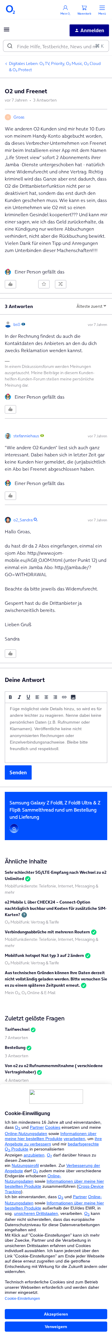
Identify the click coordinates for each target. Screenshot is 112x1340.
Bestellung (15, 1047)
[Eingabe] (10, 46)
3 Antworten (16, 1056)
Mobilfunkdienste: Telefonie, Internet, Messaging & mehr (51, 889)
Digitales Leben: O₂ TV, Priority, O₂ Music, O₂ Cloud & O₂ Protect (55, 66)
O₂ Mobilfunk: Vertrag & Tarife (32, 922)
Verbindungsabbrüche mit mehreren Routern (47, 932)
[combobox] (56, 46)
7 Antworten (16, 1038)
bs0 (16, 324)
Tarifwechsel (17, 1029)
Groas (18, 117)
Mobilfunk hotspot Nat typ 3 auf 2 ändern (44, 955)
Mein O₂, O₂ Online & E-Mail (30, 993)
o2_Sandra (23, 520)
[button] (6, 31)
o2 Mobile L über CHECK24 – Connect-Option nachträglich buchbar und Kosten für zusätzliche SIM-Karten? (56, 908)
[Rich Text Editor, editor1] (56, 733)
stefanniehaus (26, 436)
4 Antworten (17, 1080)
